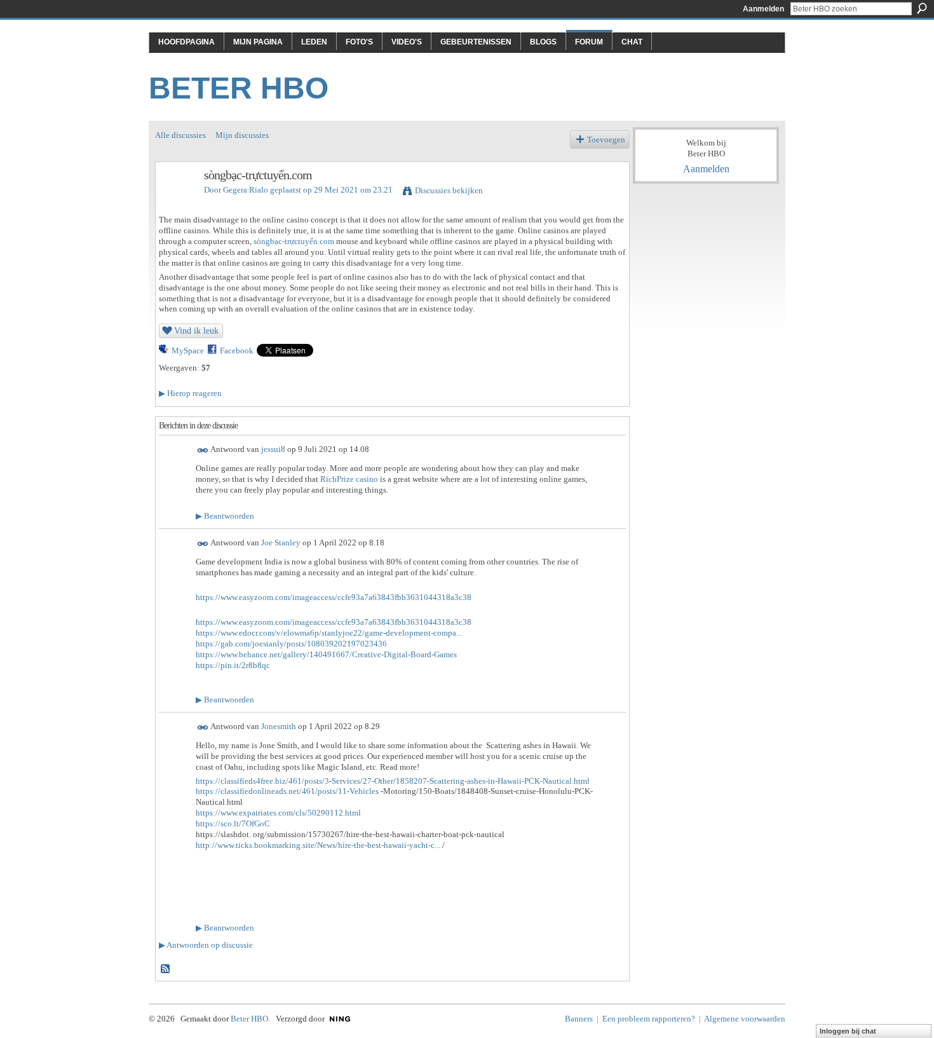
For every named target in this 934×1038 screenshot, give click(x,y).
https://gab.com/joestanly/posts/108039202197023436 (291, 643)
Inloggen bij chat (848, 1031)
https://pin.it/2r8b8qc (233, 665)
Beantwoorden (225, 516)
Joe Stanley (281, 542)
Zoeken (922, 8)
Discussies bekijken (449, 190)
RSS (166, 969)
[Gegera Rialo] (176, 202)
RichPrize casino (349, 479)
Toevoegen (606, 139)
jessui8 (273, 449)
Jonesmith (278, 726)
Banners (579, 1018)
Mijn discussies (242, 135)
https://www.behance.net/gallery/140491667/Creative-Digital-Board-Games (326, 654)
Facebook (237, 350)
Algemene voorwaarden (744, 1018)
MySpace (188, 350)
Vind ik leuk (196, 330)
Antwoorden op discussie (206, 945)
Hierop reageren (190, 393)
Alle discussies (180, 135)
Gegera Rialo (245, 190)
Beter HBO (238, 88)
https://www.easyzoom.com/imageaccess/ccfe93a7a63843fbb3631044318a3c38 (333, 597)
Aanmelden (763, 8)
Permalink (203, 450)
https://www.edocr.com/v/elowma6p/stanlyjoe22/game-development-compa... (329, 633)
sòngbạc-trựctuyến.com (294, 241)
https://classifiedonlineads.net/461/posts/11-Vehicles (287, 791)
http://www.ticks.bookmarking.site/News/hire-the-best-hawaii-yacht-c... (318, 845)
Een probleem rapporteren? (648, 1018)
